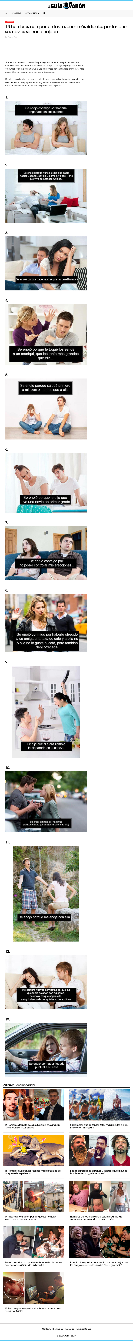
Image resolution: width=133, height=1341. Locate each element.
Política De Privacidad (63, 1329)
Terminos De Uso (83, 1329)
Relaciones (10, 21)
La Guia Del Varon (66, 5)
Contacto (46, 1329)
